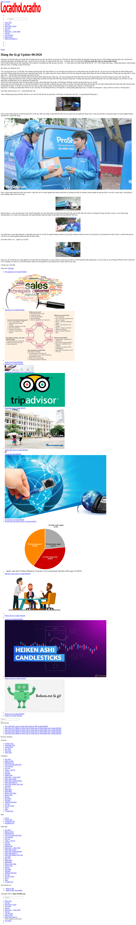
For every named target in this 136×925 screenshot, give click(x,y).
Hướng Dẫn (8, 775)
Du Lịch (7, 768)
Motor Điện (8, 790)
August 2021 (9, 747)
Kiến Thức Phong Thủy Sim (14, 784)
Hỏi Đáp (3, 49)
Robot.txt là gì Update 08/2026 (14, 714)
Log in (7, 818)
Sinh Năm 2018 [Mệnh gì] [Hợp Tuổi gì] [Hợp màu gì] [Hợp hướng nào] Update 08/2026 (33, 730)
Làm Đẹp (8, 786)
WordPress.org (9, 823)
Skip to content (5, 1)
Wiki (6, 809)
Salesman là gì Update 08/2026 (14, 310)
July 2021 (8, 749)
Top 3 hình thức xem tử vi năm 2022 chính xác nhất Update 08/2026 (26, 726)
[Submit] (9, 21)
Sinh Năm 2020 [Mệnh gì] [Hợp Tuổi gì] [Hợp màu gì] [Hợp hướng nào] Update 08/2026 (33, 733)
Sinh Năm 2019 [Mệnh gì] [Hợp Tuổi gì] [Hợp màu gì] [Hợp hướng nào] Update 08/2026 (33, 731)
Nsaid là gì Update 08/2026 (13, 715)
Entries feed (8, 820)
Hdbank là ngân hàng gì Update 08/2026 (17, 574)
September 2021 (10, 745)
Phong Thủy (9, 37)
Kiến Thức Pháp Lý (11, 39)
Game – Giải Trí (10, 770)
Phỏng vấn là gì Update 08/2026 (15, 615)
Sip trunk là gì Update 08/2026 (14, 520)
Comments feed (10, 821)
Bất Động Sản (9, 763)
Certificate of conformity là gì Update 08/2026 (19, 372)
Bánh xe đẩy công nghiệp (14, 890)
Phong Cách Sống (10, 793)
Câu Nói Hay (9, 35)
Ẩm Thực (8, 28)
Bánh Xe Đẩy (9, 761)
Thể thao (7, 800)
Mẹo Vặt (7, 788)
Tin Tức (7, 24)
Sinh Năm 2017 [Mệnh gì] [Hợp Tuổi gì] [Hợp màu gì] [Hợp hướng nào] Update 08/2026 (33, 728)
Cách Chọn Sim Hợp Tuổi (13, 764)
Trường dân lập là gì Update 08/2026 (16, 450)
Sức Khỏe (8, 798)
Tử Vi (7, 807)
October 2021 (9, 743)
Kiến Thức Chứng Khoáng (13, 781)
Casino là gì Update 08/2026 (14, 619)
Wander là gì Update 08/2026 (14, 364)
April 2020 (8, 752)
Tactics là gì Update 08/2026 (14, 362)
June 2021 (8, 751)
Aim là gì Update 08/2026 (13, 454)
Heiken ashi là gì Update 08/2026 (15, 678)
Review (7, 30)
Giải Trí (7, 33)
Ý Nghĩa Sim (9, 811)
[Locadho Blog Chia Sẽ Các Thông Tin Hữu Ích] (21, 12)
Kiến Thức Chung (10, 26)
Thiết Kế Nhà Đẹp (11, 802)
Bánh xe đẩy (10, 888)
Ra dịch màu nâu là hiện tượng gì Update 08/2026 (20, 521)
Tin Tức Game (9, 806)
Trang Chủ (8, 22)
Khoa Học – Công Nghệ (12, 31)
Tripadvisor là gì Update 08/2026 (15, 408)
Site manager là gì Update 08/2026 (16, 272)
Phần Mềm (8, 791)
